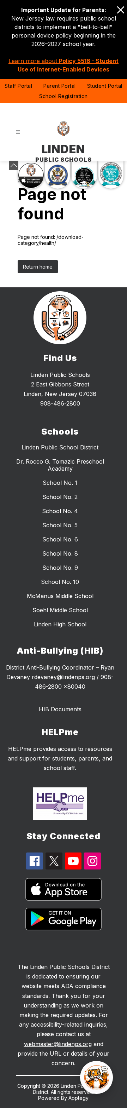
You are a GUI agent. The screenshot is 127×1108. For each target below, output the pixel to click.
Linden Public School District (60, 447)
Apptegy (78, 1098)
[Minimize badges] (13, 165)
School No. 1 (60, 482)
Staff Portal (18, 86)
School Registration (63, 96)
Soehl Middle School (60, 610)
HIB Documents (60, 709)
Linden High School (60, 624)
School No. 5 (60, 525)
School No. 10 (60, 581)
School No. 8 (60, 553)
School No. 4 (60, 511)
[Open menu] (18, 132)
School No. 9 (60, 567)
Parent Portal (59, 86)
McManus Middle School (60, 595)
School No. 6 (60, 539)
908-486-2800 (60, 403)
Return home (38, 267)
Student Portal (104, 86)
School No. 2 (60, 496)
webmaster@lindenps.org (58, 1043)
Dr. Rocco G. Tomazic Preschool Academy (60, 465)
